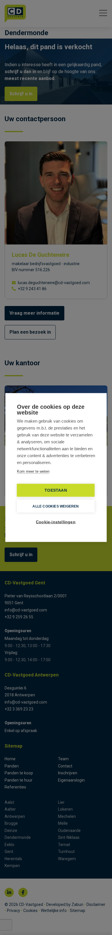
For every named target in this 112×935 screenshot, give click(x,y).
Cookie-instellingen (56, 522)
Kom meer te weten (33, 471)
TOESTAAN (56, 490)
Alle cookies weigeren (55, 506)
